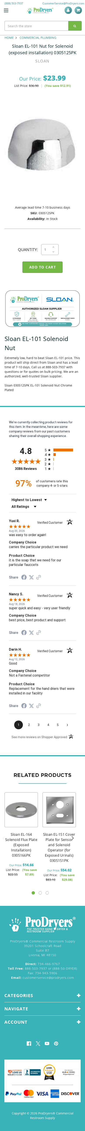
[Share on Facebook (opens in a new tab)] (24, 578)
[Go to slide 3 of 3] (47, 893)
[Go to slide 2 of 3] (40, 893)
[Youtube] (47, 1043)
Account (69, 10)
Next (73, 838)
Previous (3, 838)
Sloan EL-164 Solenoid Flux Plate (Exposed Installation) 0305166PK (21, 845)
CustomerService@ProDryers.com (63, 3)
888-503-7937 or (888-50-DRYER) (42, 968)
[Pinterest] (56, 1043)
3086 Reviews (28, 469)
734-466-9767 (42, 964)
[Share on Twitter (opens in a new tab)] (31, 577)
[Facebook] (29, 1043)
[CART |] (79, 10)
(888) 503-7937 (14, 3)
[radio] (60, 450)
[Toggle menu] (6, 10)
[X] (38, 1043)
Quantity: (28, 249)
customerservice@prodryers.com (42, 978)
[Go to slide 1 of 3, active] (33, 893)
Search (75, 25)
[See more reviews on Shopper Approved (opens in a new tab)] (38, 577)
